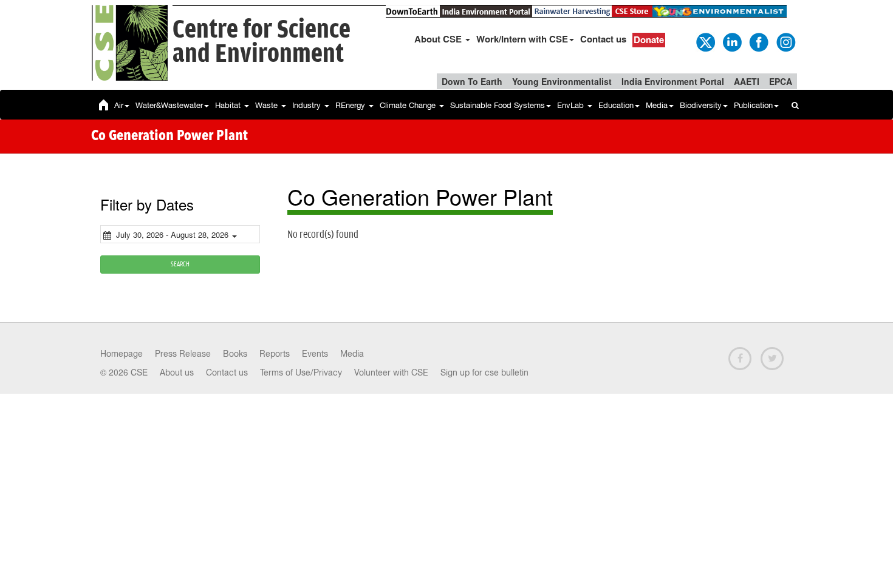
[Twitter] (705, 41)
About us (177, 372)
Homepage (121, 354)
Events (315, 354)
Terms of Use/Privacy (301, 372)
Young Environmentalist (562, 81)
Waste (267, 105)
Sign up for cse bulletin (484, 372)
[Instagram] (785, 41)
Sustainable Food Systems (497, 105)
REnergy (351, 105)
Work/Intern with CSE (522, 39)
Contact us (603, 39)
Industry (307, 105)
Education (616, 105)
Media (657, 105)
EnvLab (571, 105)
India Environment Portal (672, 81)
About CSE (439, 39)
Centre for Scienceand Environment (262, 42)
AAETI (746, 81)
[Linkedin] (731, 41)
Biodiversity (701, 105)
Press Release (183, 354)
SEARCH (180, 264)
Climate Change (409, 105)
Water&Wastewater (169, 105)
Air (118, 105)
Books (235, 354)
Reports (274, 354)
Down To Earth (472, 81)
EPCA (780, 81)
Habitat (229, 105)
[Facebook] (758, 41)
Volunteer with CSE (391, 372)
